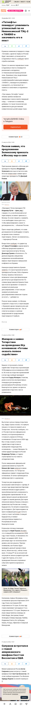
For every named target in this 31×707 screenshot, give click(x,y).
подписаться (16, 127)
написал (17, 468)
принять (24, 697)
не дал (18, 512)
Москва (13, 5)
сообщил (13, 243)
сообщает (20, 59)
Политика (4, 322)
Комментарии (15, 137)
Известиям (12, 174)
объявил (23, 531)
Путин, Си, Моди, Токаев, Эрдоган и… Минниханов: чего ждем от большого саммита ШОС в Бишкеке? (15, 590)
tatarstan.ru (7, 418)
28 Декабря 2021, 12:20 (8, 18)
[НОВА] (14, 11)
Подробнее (15, 694)
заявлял (5, 270)
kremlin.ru (7, 204)
